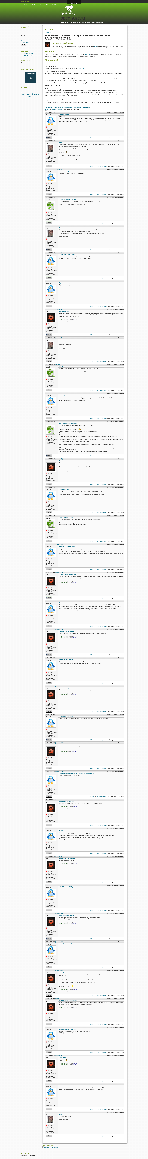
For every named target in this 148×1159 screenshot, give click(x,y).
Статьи (40, 4)
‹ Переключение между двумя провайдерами (57, 107)
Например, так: (63, 339)
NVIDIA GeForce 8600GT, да (66, 887)
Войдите (47, 109)
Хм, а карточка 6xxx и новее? (67, 858)
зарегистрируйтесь (57, 109)
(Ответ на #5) (58, 253)
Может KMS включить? (65, 943)
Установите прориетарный (66, 631)
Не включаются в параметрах (67, 744)
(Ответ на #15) (59, 544)
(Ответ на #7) (58, 309)
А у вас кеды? (63, 460)
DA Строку (62, 395)
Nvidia (95, 46)
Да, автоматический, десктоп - (67, 254)
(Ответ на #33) (59, 1055)
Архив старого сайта (27, 55)
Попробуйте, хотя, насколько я (67, 972)
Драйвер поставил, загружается (67, 716)
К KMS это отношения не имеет (67, 142)
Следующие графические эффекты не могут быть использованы (77, 773)
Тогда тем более (63, 228)
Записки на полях (49, 32)
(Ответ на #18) (59, 629)
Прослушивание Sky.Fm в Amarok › (81, 107)
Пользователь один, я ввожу (67, 171)
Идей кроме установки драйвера (68, 1000)
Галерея (54, 4)
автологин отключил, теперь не (68, 423)
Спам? (61, 1114)
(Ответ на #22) (59, 743)
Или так (61, 366)
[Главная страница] (69, 15)
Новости (32, 4)
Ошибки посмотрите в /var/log (67, 199)
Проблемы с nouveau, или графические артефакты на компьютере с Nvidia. (77, 36)
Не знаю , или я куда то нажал (67, 1086)
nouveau (87, 54)
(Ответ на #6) (58, 281)
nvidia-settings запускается (66, 915)
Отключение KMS (64, 114)
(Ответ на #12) (59, 459)
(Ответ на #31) (59, 998)
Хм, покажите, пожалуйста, (66, 801)
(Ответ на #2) (58, 169)
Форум (46, 4)
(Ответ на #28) (59, 913)
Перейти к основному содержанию (74, 2)
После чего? (62, 1057)
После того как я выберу (66, 517)
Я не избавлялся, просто (66, 688)
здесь (89, 102)
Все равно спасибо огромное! (67, 1029)
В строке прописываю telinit (67, 546)
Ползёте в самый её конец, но (67, 574)
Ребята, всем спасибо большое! (68, 603)
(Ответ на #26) (59, 856)
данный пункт (81, 68)
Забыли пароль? (25, 42)
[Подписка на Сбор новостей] (50, 1147)
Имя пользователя (26, 30)
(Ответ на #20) (59, 686)
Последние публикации (28, 53)
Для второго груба (64, 311)
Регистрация (24, 40)
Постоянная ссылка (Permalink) (115, 112)
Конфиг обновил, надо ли (66, 659)
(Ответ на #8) (58, 338)
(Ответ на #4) (58, 226)
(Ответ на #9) (58, 364)
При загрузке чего (64, 489)
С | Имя (61, 830)
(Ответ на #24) (59, 799)
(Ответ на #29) (59, 942)
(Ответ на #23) (59, 771)
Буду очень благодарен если (67, 283)
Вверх (70, 107)
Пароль (23, 35)
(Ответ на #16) (59, 572)
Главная (25, 4)
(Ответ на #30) (59, 970)
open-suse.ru (72, 18)
